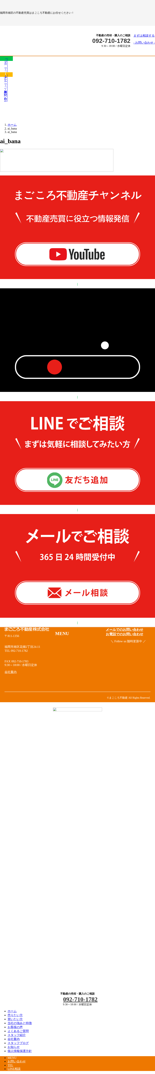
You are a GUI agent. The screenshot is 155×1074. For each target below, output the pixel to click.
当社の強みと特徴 (20, 1023)
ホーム (12, 1011)
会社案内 (14, 1039)
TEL (10, 1065)
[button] (144, 39)
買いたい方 (15, 1019)
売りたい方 (15, 1015)
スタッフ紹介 (17, 1035)
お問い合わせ (17, 1061)
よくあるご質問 (18, 1031)
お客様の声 (15, 1027)
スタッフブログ (18, 1043)
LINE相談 (14, 1068)
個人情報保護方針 (20, 1051)
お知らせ (14, 1047)
